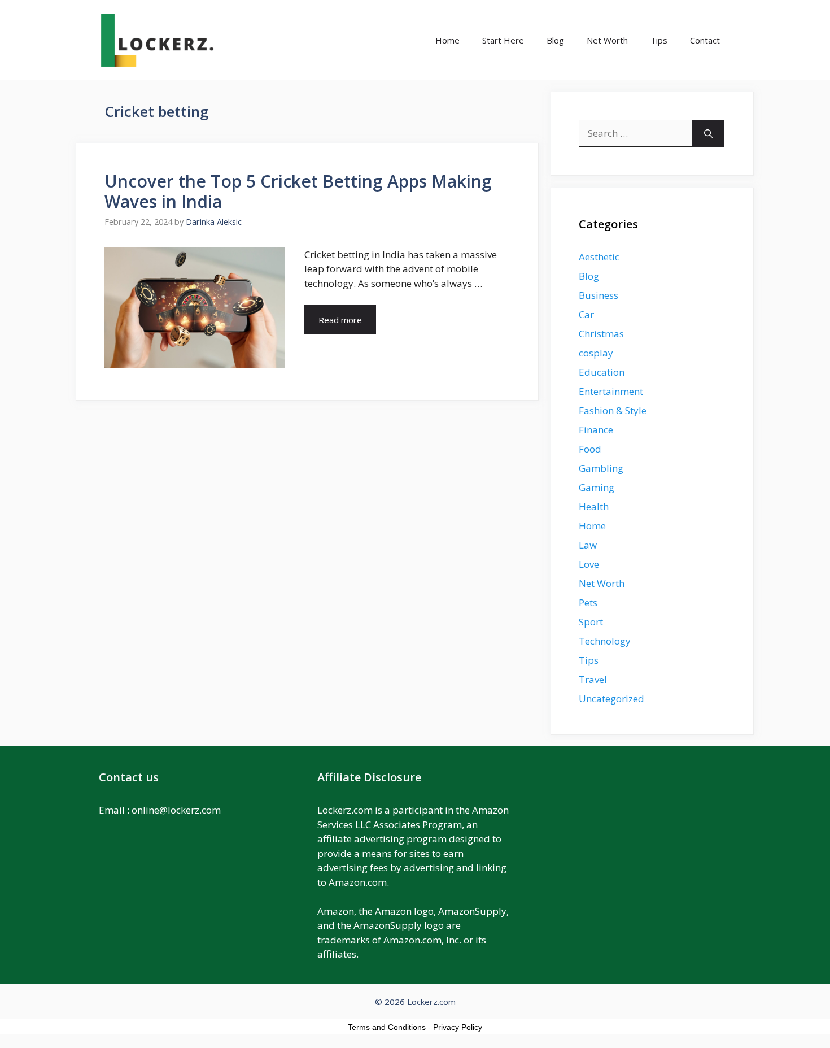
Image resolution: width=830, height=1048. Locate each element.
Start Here (503, 40)
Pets (588, 602)
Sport (591, 621)
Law (588, 544)
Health (594, 506)
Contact (705, 40)
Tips (658, 40)
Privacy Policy (457, 1027)
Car (586, 314)
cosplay (596, 352)
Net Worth (607, 40)
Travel (593, 679)
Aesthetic (599, 256)
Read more (340, 319)
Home (447, 40)
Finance (596, 429)
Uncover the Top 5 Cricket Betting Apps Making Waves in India (298, 191)
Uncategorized (611, 698)
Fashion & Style (612, 410)
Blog (555, 40)
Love (589, 564)
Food (590, 448)
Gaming (596, 487)
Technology (605, 640)
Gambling (601, 468)
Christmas (601, 333)
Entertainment (611, 391)
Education (601, 372)
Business (598, 295)
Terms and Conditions (387, 1027)
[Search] (708, 133)
